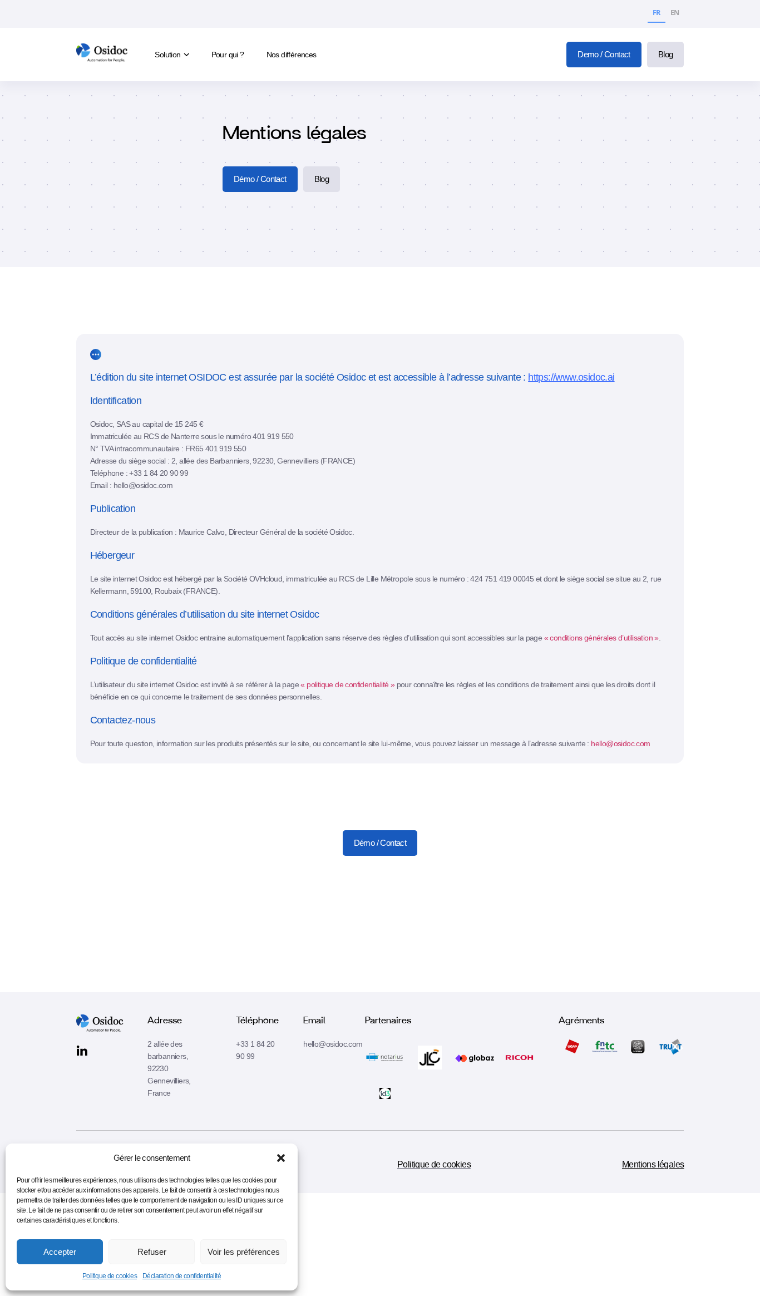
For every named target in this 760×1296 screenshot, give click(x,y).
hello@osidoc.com (620, 743)
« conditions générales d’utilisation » (601, 637)
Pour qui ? (227, 54)
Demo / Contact (604, 54)
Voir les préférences (244, 1251)
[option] (674, 14)
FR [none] (656, 12)
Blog (665, 54)
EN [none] (674, 12)
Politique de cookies (109, 1276)
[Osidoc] (103, 54)
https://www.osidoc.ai (571, 377)
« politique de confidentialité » (347, 684)
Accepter (59, 1251)
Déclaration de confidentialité (181, 1276)
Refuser (151, 1251)
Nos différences (292, 54)
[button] (281, 1158)
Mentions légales (653, 1164)
